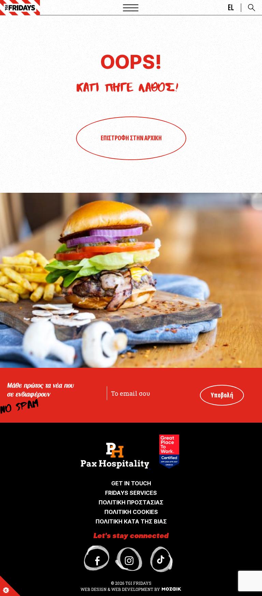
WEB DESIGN (94, 589)
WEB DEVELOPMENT (132, 589)
